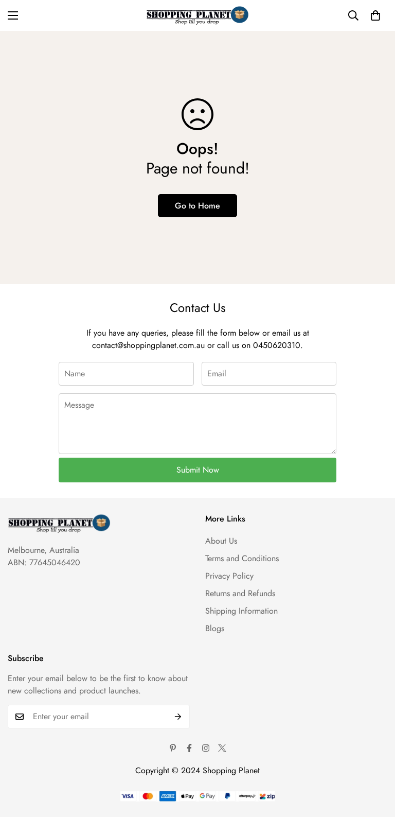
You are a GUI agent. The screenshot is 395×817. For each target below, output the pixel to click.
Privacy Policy (229, 576)
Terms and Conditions (242, 558)
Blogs (214, 628)
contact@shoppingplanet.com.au (148, 345)
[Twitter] (222, 748)
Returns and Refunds (240, 593)
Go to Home (197, 206)
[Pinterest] (173, 748)
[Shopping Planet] (197, 15)
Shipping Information (241, 611)
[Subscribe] (178, 716)
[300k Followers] (189, 748)
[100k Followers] (206, 748)
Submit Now (197, 470)
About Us (221, 541)
